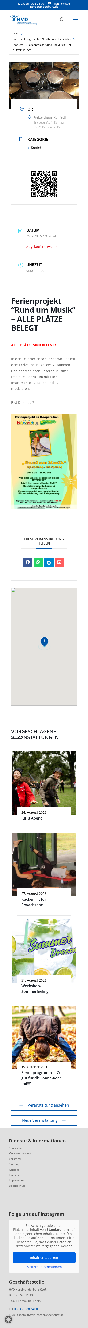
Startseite (15, 1148)
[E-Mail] (59, 562)
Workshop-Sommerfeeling (35, 988)
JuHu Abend (32, 818)
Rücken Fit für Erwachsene (33, 902)
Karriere (14, 1175)
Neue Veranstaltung (39, 1120)
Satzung (14, 1164)
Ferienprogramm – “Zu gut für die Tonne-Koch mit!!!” (41, 1078)
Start (16, 33)
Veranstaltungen (20, 1153)
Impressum (16, 1180)
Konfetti (18, 44)
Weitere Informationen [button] (44, 1267)
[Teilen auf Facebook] (27, 562)
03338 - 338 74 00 (26, 1309)
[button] (8, 1319)
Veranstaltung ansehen (48, 1105)
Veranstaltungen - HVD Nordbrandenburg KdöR (42, 39)
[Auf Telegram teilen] (49, 562)
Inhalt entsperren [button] (44, 1257)
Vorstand (15, 1159)
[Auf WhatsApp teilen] (38, 562)
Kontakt (14, 1170)
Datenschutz (17, 1186)
